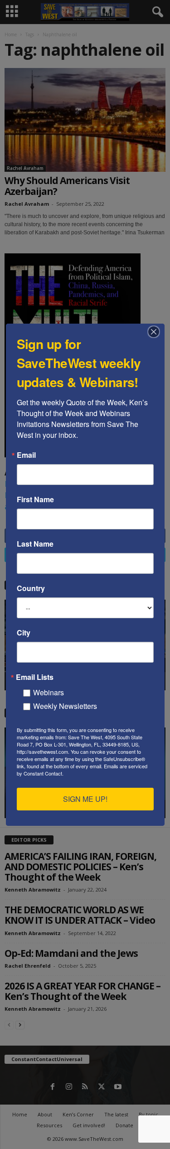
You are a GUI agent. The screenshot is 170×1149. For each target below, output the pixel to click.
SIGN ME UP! (85, 799)
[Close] (156, 331)
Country (31, 588)
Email (26, 455)
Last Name (35, 544)
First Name (35, 499)
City (23, 632)
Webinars (48, 692)
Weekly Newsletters (65, 706)
